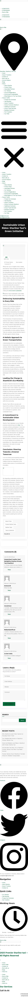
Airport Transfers (6, 75)
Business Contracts (9, 110)
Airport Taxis (8, 521)
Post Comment (9, 704)
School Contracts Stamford (11, 105)
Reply (9, 569)
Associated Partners (9, 89)
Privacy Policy (8, 87)
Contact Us (5, 76)
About (3, 83)
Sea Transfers (6, 900)
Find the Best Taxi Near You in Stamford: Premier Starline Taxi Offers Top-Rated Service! (12, 749)
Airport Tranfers (6, 886)
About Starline (8, 85)
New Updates (19, 262)
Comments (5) (7, 264)
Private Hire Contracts (10, 99)
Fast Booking (7, 101)
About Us (4, 971)
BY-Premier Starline (8, 262)
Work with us (5, 78)
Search (5, 715)
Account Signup (6, 80)
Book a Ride (5, 964)
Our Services (6, 986)
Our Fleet (6, 113)
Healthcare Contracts (9, 106)
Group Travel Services (10, 108)
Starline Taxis (8, 527)
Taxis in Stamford (9, 530)
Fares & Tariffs (6, 98)
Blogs (3, 82)
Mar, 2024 (6, 258)
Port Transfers (8, 112)
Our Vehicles (7, 90)
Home (3, 73)
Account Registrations (10, 92)
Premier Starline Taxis (10, 524)
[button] (14, 144)
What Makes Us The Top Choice (12, 96)
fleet (19, 425)
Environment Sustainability (11, 94)
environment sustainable (15, 290)
